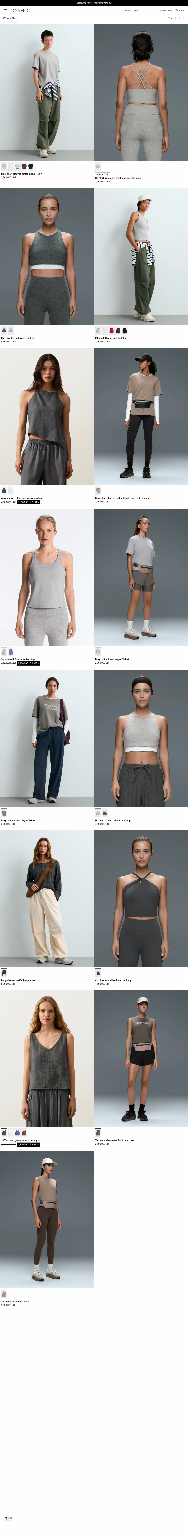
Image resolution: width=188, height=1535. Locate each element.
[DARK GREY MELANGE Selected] (4, 330)
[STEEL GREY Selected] (4, 490)
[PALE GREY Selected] (4, 166)
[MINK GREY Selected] (98, 490)
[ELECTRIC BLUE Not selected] (18, 166)
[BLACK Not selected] (31, 166)
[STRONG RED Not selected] (112, 330)
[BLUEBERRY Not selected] (11, 651)
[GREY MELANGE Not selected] (11, 330)
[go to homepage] (19, 10)
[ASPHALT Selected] (4, 1132)
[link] (162, 10)
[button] (180, 11)
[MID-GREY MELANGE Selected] (4, 651)
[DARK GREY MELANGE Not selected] (105, 812)
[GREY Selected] (98, 651)
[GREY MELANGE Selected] (98, 330)
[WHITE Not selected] (11, 166)
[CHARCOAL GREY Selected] (4, 812)
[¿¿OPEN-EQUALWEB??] (8, 1518)
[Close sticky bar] (184, 3)
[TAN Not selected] (24, 1132)
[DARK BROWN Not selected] (24, 166)
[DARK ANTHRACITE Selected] (4, 972)
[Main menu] (6, 10)
